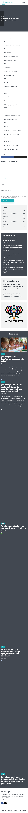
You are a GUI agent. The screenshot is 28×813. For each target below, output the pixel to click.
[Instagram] (5, 803)
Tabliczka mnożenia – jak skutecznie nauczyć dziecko (13, 254)
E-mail (3, 184)
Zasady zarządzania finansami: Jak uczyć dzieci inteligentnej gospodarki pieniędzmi (13, 269)
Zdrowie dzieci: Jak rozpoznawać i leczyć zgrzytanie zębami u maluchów (13, 261)
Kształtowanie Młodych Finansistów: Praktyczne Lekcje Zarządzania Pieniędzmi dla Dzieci (12, 294)
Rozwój (5, 221)
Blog (4, 213)
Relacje (5, 219)
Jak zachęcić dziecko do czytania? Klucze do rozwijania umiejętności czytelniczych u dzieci (12, 247)
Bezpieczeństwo (7, 210)
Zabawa (5, 224)
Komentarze (4, 164)
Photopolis (6, 284)
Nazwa (3, 178)
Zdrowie (5, 227)
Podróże (5, 216)
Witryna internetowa (6, 190)
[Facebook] (2, 803)
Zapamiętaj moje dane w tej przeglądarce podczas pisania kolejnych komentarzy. (14, 197)
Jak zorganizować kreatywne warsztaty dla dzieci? (11, 239)
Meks (8, 810)
